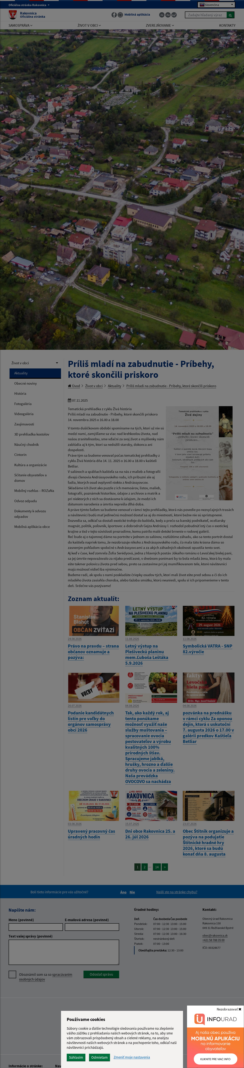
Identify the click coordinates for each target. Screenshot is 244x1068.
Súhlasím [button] (76, 1057)
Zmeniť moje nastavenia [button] (132, 1057)
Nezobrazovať (227, 1009)
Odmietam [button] (99, 1057)
